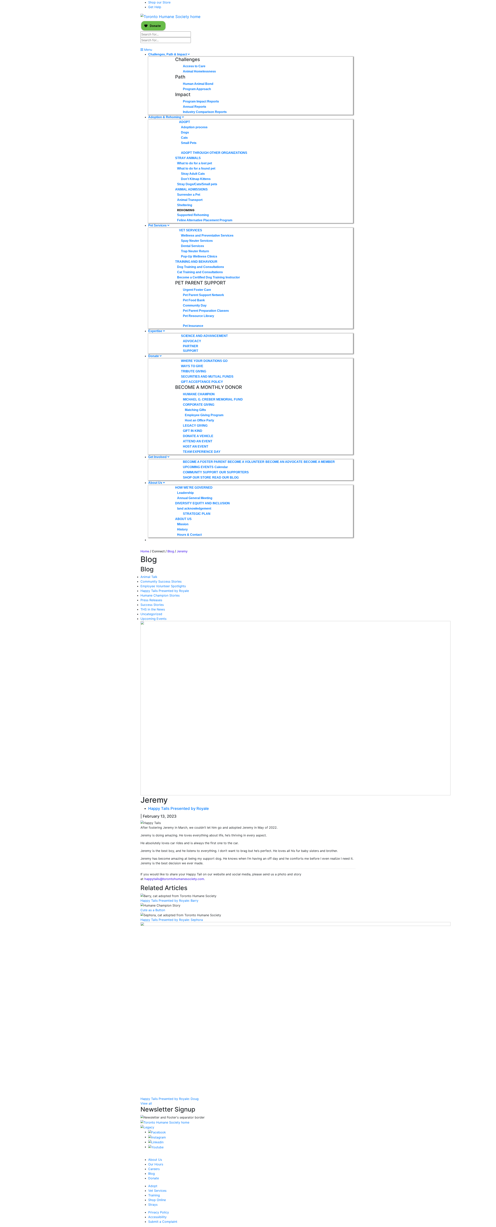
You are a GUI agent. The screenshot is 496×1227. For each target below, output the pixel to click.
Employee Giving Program (204, 415)
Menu (147, 50)
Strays (153, 1204)
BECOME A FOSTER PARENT (205, 461)
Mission (183, 524)
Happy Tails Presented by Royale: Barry (169, 900)
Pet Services (157, 225)
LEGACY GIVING (195, 425)
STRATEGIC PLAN (196, 513)
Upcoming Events (153, 619)
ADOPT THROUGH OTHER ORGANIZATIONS (214, 152)
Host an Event (195, 446)
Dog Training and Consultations (200, 267)
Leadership (185, 492)
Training (154, 1195)
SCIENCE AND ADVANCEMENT (204, 336)
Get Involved (157, 457)
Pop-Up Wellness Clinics (199, 256)
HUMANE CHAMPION (199, 394)
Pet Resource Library (198, 316)
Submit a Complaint (162, 1222)
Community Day (195, 305)
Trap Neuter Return (195, 251)
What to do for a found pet (196, 168)
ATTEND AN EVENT (197, 441)
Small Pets (188, 143)
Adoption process (194, 127)
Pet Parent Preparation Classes (206, 310)
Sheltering (184, 205)
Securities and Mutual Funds (207, 376)
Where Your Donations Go (204, 361)
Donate (154, 356)
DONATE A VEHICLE (198, 436)
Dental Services (192, 246)
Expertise (155, 331)
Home (144, 551)
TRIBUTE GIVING (193, 371)
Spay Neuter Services (197, 240)
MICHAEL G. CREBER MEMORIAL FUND (213, 399)
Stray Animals (188, 158)
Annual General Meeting (194, 498)
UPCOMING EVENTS (198, 467)
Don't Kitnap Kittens (196, 179)
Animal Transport (189, 199)
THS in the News (152, 609)
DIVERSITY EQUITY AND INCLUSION (202, 503)
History (182, 529)
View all (146, 1103)
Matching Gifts (195, 410)
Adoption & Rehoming (165, 117)
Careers (154, 1169)
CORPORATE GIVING (198, 404)
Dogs (185, 132)
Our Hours (155, 1164)
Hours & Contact (189, 534)
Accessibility (157, 1217)
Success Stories (152, 605)
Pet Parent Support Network (203, 295)
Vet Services (190, 230)
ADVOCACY (192, 341)
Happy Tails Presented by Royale (164, 591)
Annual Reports (194, 106)
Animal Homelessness (199, 71)
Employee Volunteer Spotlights (163, 586)
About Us (155, 482)
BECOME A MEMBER (319, 461)
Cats (184, 137)
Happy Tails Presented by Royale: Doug (169, 1099)
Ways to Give (192, 366)
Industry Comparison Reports (205, 112)
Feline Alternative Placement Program (204, 220)
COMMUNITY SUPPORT (200, 472)
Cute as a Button (152, 910)
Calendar (221, 467)
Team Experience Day (201, 451)
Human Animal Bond (198, 83)
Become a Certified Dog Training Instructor (208, 277)
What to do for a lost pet (194, 163)
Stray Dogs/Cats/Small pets (197, 184)
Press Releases (151, 600)
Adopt (184, 122)
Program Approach (197, 89)
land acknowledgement (194, 508)
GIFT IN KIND (192, 430)
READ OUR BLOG (225, 477)
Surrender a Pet (188, 194)
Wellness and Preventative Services (207, 235)
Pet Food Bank (194, 300)
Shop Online (157, 1200)
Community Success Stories (161, 581)
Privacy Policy (158, 1212)
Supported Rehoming (193, 215)
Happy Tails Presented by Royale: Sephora (171, 920)
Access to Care (194, 66)
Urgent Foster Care (197, 289)
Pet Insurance (193, 325)
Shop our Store (159, 2)
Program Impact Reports (201, 101)
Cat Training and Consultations (200, 272)
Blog (170, 551)
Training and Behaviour (196, 261)
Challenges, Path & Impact (168, 54)
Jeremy (182, 551)
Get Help (154, 7)
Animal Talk (148, 577)
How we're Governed (194, 487)
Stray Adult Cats (193, 173)
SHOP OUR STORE (197, 477)
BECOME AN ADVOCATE (284, 461)
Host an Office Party (199, 420)
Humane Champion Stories (160, 595)
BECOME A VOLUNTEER (246, 461)
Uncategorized (151, 614)
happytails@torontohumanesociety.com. (174, 879)
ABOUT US (183, 519)
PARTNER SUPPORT (190, 348)
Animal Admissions (191, 189)
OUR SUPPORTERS (234, 472)
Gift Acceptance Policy (202, 381)
